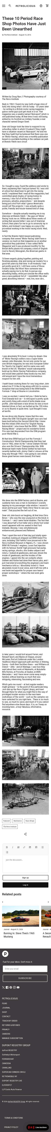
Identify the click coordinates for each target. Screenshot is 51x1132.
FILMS (4, 1003)
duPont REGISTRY (9, 1050)
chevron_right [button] (48, 902)
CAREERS (6, 1034)
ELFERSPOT (7, 1085)
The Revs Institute (9, 827)
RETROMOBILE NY (9, 1076)
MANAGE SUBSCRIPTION (12, 1038)
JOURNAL (6, 1008)
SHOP (4, 1012)
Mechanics (18, 821)
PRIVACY (6, 1029)
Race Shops (30, 821)
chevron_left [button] (2, 902)
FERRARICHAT (8, 1059)
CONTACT (6, 1016)
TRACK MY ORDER (9, 1021)
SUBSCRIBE (25, 978)
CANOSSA (6, 1063)
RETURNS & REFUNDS (11, 1025)
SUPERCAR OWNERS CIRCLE (14, 1072)
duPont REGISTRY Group (16, 1101)
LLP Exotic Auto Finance (12, 1089)
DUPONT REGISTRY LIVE (12, 1081)
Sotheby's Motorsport (11, 1055)
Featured (6, 821)
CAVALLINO (7, 1068)
